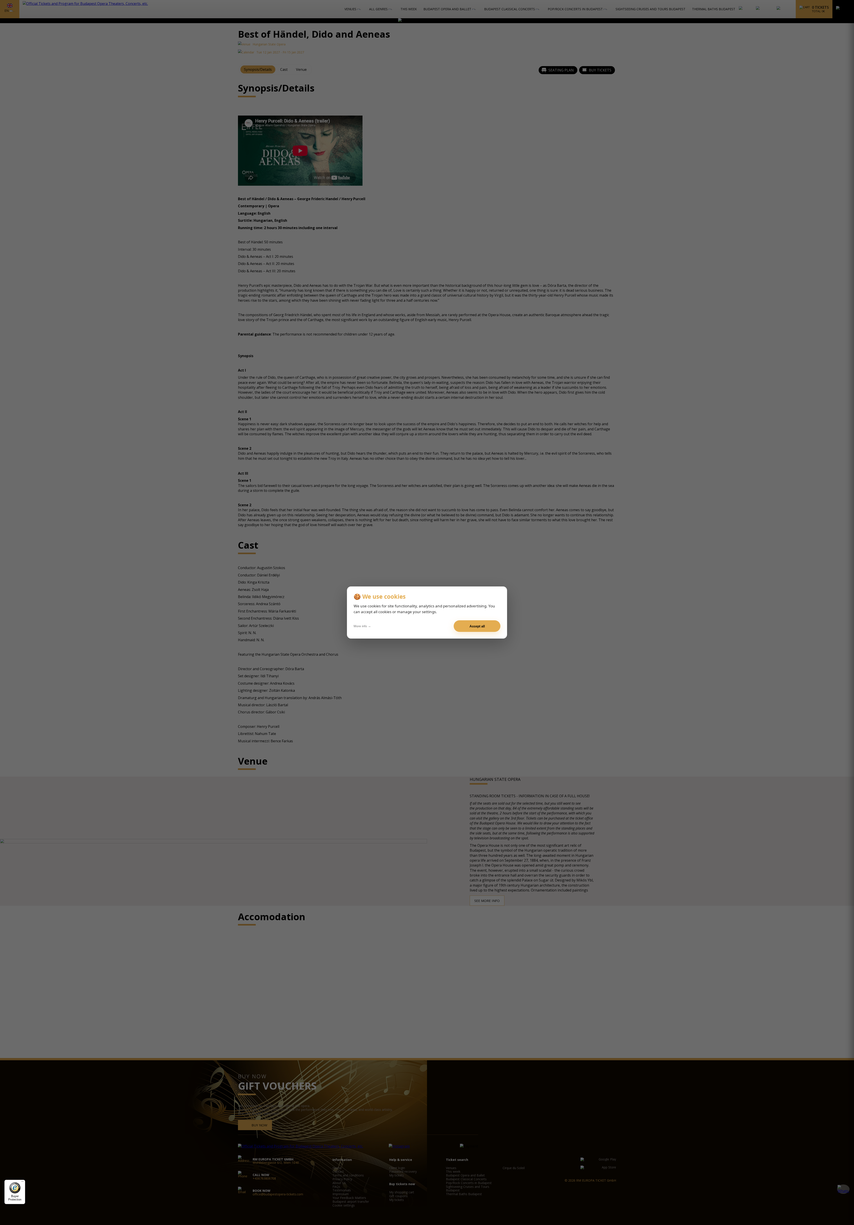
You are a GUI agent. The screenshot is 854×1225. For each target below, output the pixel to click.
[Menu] (22, 1182)
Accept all (477, 626)
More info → (362, 626)
